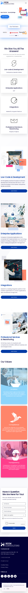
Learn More (5, 16)
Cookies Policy (4, 565)
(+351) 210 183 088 (5, 557)
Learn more (14, 191)
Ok (4, 588)
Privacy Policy (20, 518)
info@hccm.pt (4, 561)
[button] (11, 35)
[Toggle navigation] (25, 3)
